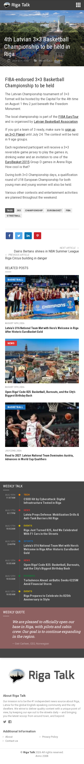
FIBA (68, 210)
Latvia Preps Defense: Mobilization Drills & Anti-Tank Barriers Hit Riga (51, 516)
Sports (58, 61)
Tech (27, 494)
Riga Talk (29, 752)
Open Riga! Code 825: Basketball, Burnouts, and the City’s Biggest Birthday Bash (52, 566)
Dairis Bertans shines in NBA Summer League (46, 251)
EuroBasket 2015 (17, 162)
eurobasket (54, 210)
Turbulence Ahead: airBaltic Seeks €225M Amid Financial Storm (51, 582)
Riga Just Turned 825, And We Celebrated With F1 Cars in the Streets (50, 532)
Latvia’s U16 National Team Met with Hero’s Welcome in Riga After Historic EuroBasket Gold (51, 549)
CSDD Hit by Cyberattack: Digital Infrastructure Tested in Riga (44, 501)
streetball (13, 215)
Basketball (45, 61)
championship (34, 210)
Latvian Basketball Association (56, 122)
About (9, 736)
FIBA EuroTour (68, 117)
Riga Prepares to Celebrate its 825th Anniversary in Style (47, 597)
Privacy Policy (50, 736)
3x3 (19, 210)
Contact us (11, 740)
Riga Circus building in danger (26, 258)
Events (28, 525)
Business (29, 576)
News (11, 343)
